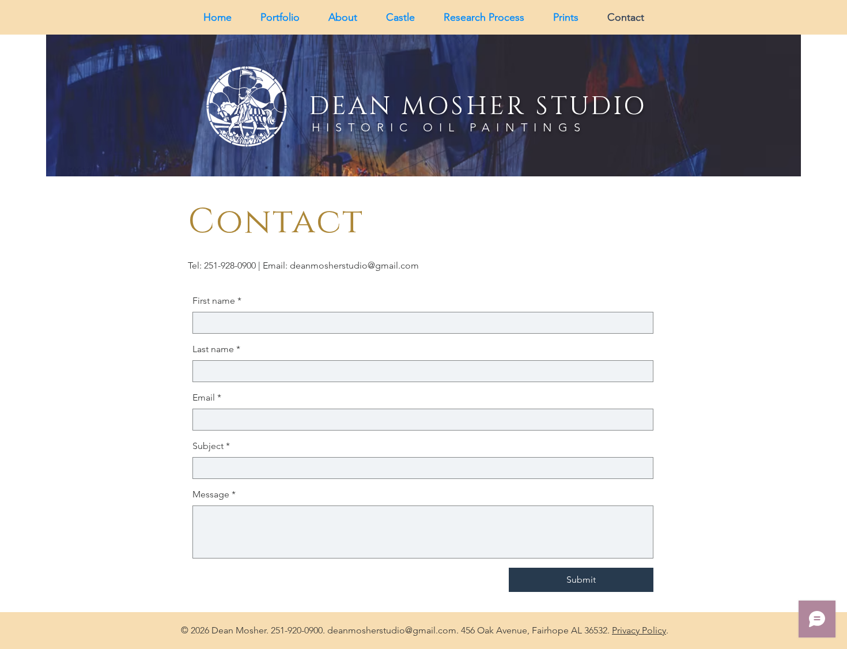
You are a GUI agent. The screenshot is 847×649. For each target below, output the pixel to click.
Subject (211, 445)
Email (206, 397)
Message (214, 494)
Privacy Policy (639, 630)
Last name (216, 349)
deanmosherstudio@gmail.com (354, 265)
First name (216, 300)
